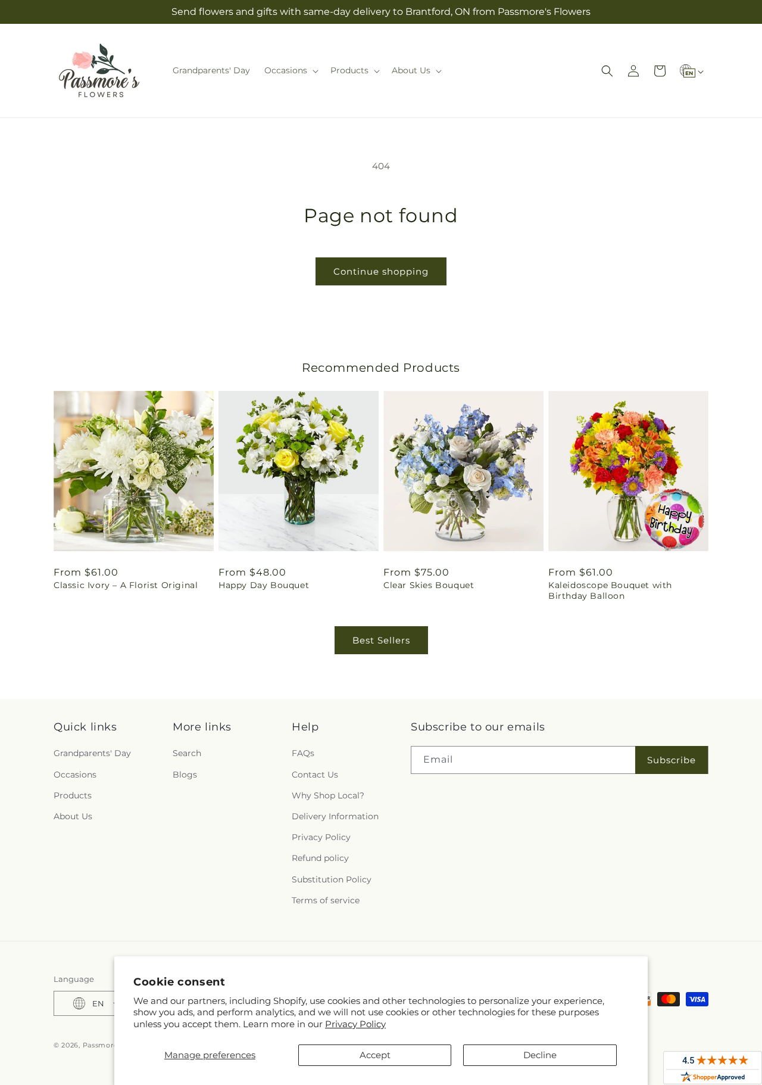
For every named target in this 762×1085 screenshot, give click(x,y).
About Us (73, 816)
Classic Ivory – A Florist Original (126, 585)
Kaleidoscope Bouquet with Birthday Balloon (610, 590)
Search (187, 753)
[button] (290, 70)
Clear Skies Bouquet (428, 585)
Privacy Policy (355, 1024)
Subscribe (671, 760)
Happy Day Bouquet (263, 585)
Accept (375, 1055)
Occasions (75, 774)
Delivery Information (335, 816)
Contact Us (315, 774)
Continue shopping (381, 271)
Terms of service (326, 900)
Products (73, 795)
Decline (540, 1055)
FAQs (303, 753)
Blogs (185, 774)
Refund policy (320, 858)
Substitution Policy (331, 879)
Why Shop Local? (328, 795)
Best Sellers (381, 640)
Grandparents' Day (92, 753)
